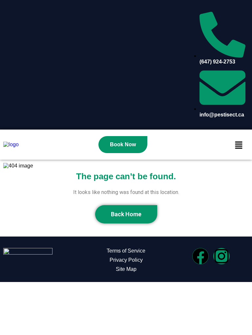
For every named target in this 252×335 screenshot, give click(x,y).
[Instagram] (221, 256)
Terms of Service (126, 251)
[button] (238, 146)
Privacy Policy (126, 260)
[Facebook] (200, 256)
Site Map (126, 269)
